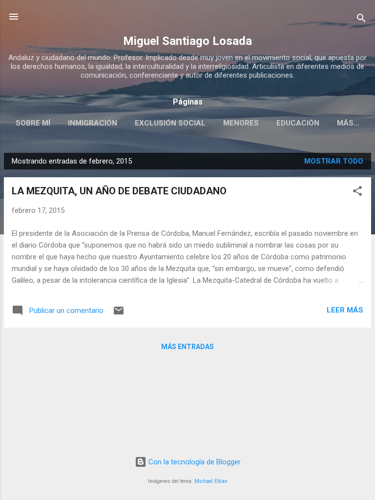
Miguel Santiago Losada (187, 41)
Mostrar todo (333, 161)
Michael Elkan (211, 481)
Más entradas (187, 347)
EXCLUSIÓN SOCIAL (170, 123)
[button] (357, 192)
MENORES (241, 123)
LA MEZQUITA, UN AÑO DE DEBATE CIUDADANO (119, 191)
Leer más (345, 310)
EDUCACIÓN (297, 123)
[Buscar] (361, 20)
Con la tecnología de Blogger (193, 462)
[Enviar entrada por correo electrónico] (119, 314)
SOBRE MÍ (33, 123)
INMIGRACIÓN (92, 123)
